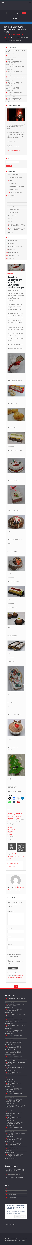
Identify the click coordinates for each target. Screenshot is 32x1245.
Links (10, 204)
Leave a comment (13, 863)
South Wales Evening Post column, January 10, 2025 (14, 1128)
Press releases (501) (13, 252)
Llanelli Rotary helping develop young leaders (16, 1063)
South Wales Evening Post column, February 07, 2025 (14, 1057)
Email (9, 936)
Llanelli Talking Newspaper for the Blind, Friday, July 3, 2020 (16, 225)
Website (10, 944)
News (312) (11, 243)
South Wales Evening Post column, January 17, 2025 (14, 1112)
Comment (11, 911)
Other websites (13, 212)
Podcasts (10, 221)
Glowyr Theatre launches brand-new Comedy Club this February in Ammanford (14, 1100)
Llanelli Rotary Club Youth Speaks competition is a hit (14, 1123)
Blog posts (12, 183)
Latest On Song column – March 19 (15, 77)
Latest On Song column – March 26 (15, 67)
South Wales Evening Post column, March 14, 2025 (14, 83)
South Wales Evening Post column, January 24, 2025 (14, 1094)
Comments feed (12, 1194)
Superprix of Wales (16, 192)
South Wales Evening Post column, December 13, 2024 (14, 1139)
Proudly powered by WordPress (13, 1238)
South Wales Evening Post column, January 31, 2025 (14, 1089)
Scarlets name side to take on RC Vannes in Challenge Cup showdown (15, 1107)
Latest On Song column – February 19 (14, 1073)
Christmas (15, 854)
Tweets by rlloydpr (10, 1224)
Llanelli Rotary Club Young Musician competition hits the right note (14, 1155)
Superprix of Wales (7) (14, 255)
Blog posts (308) (12, 240)
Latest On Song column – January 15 (14, 1118)
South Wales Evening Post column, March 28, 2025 (14, 62)
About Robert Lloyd (13, 174)
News (13, 37)
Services (11, 198)
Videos (10, 218)
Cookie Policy (17, 1213)
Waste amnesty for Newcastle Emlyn (11, 846)
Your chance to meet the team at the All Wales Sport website (15, 1171)
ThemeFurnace (20, 1240)
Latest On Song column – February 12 (14, 1078)
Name (10, 929)
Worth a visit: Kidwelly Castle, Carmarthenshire (15, 56)
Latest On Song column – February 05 (14, 1084)
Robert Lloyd (16, 290)
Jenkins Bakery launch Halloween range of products (11, 831)
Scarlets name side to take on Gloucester (15, 1134)
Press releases (13, 189)
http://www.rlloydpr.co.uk (14, 890)
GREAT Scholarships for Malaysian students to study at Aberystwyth (21, 847)
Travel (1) (11, 258)
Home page (11, 232)
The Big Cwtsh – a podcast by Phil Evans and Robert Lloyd (16, 229)
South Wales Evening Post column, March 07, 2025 (14, 88)
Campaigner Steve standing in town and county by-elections (14, 1176)
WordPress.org (12, 1197)
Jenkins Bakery (16, 856)
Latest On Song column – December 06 (14, 1149)
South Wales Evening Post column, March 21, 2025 (14, 72)
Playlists (11, 207)
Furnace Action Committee (16, 186)
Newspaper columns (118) (15, 246)
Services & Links (12, 195)
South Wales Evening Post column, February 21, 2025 (14, 99)
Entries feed (11, 1192)
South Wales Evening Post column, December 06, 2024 (14, 1144)
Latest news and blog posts (15, 177)
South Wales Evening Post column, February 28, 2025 (14, 93)
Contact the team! (14, 209)
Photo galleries (12, 215)
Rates (11, 201)
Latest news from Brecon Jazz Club (15, 1068)
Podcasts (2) (11, 249)
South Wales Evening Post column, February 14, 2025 (14, 1052)
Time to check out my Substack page (15, 51)
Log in (9, 1189)
